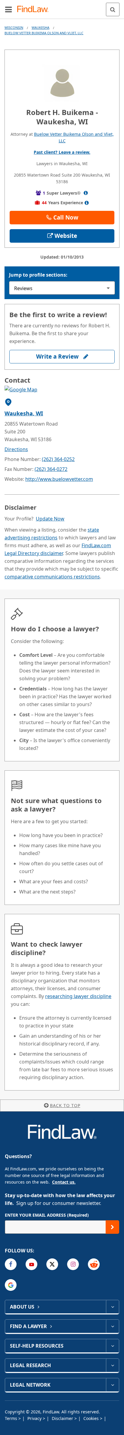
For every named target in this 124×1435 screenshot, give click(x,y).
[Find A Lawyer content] (112, 1326)
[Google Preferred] (11, 1285)
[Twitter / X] (52, 1264)
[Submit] (112, 1227)
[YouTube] (31, 1264)
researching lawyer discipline (78, 996)
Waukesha (40, 27)
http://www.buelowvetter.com (59, 479)
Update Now (50, 518)
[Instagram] (73, 1264)
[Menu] (8, 9)
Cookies (91, 1418)
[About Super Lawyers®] (85, 193)
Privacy (35, 1418)
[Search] (112, 9)
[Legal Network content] (112, 1384)
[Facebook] (11, 1264)
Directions (16, 449)
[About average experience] (86, 202)
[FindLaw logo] (34, 9)
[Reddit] (94, 1264)
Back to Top (65, 1105)
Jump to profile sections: (38, 275)
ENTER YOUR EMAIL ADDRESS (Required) (47, 1215)
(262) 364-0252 (58, 459)
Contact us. (64, 1182)
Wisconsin (14, 27)
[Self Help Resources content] (112, 1345)
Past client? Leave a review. (62, 152)
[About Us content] (112, 1306)
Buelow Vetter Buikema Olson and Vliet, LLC (44, 33)
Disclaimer (63, 1418)
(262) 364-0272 (51, 469)
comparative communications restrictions (52, 576)
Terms (11, 1418)
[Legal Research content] (112, 1365)
